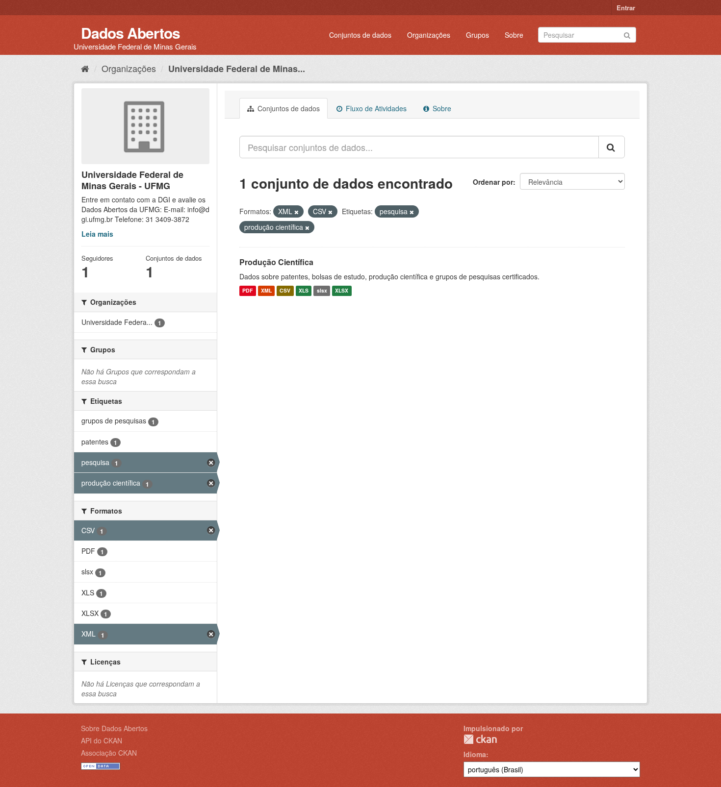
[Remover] (296, 212)
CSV (285, 291)
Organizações (428, 35)
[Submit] (627, 34)
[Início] (85, 68)
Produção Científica (276, 262)
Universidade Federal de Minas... (236, 68)
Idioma (475, 754)
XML (266, 291)
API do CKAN (101, 740)
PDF (247, 291)
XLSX (341, 291)
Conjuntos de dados (360, 35)
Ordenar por (493, 182)
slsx (322, 291)
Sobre (514, 35)
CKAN (480, 739)
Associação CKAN (109, 753)
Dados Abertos (130, 32)
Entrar (626, 7)
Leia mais (97, 234)
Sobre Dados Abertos (114, 728)
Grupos (477, 35)
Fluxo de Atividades (375, 108)
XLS (304, 291)
